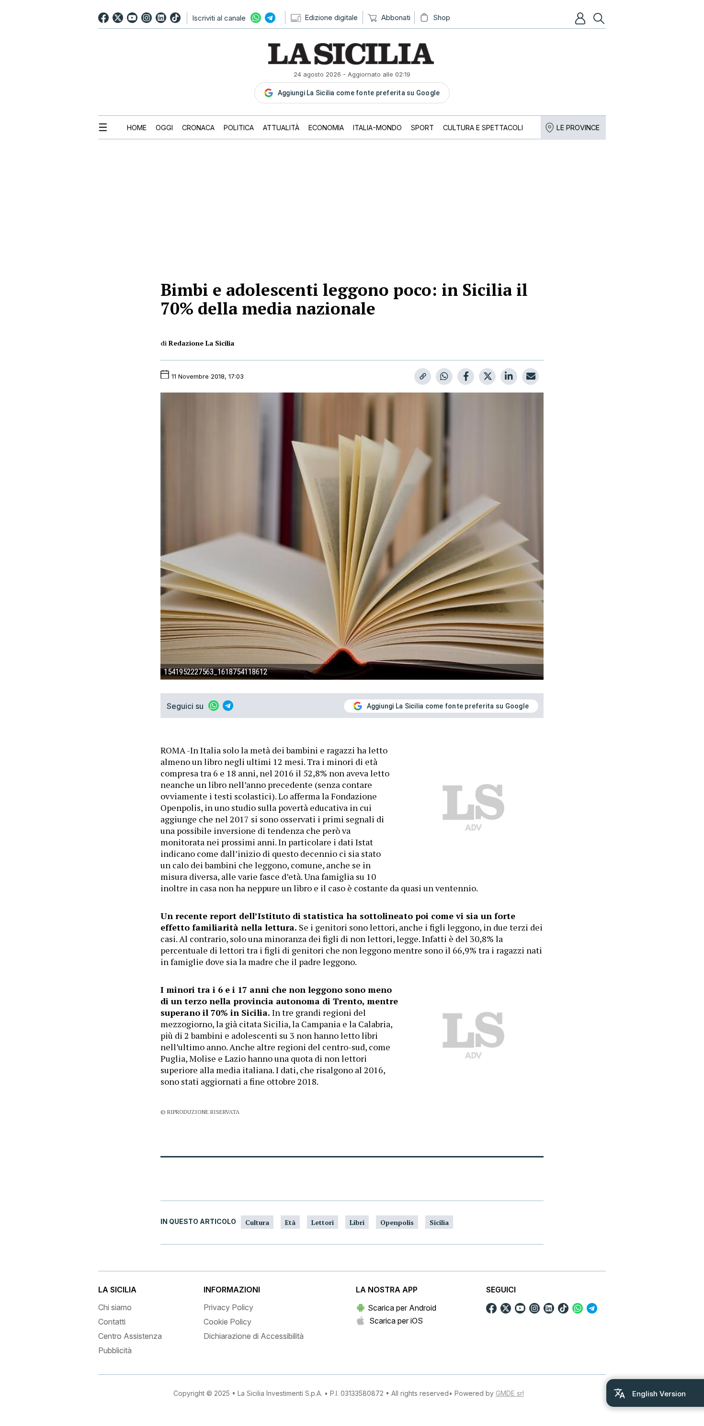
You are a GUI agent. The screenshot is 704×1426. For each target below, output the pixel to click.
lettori (322, 1222)
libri (357, 1222)
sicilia (439, 1222)
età (290, 1222)
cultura (257, 1222)
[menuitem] (137, 128)
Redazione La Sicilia (201, 343)
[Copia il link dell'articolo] (422, 376)
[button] (581, 18)
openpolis (397, 1222)
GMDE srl (510, 1393)
